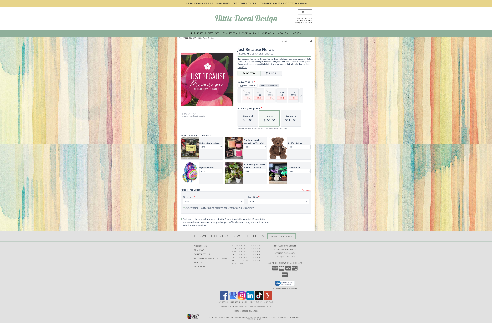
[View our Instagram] (242, 299)
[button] (305, 11)
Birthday (213, 33)
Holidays (266, 33)
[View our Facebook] (224, 299)
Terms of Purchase (290, 317)
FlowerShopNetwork (247, 317)
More (296, 33)
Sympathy (229, 33)
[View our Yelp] (268, 299)
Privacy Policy (270, 317)
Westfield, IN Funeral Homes (233, 302)
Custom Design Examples (246, 311)
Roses (200, 33)
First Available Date (269, 85)
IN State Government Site (258, 306)
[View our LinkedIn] (250, 299)
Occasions (248, 33)
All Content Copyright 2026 (221, 317)
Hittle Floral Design (246, 18)
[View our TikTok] (259, 299)
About (282, 33)
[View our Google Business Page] (233, 299)
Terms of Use (254, 319)
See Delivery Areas (281, 236)
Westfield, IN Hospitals (261, 302)
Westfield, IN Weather (232, 306)
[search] (311, 41)
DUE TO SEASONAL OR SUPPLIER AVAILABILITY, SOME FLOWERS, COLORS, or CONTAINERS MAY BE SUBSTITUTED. (246, 3)
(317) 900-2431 (305, 22)
